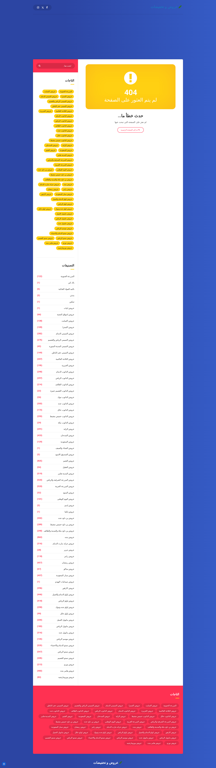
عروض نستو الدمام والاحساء (61, 233)
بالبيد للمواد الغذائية (66, 289)
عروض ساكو (69, 569)
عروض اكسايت (49, 91)
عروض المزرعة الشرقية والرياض (60, 160)
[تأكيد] (40, 65)
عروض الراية (67, 145)
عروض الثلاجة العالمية (64, 111)
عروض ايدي (69, 505)
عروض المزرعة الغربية (63, 165)
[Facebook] (47, 7)
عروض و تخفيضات (165, 7)
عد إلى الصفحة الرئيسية (129, 130)
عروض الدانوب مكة (66, 422)
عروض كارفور (46, 194)
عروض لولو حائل (44, 209)
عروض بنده (68, 184)
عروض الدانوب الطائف (63, 126)
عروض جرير (69, 550)
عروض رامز (67, 189)
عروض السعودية (66, 150)
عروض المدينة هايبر (65, 155)
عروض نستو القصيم (45, 238)
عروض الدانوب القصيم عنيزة (62, 390)
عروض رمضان (53, 189)
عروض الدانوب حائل (64, 135)
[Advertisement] (108, 33)
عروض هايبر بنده (52, 243)
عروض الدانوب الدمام (64, 116)
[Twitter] (43, 7)
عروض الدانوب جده (65, 130)
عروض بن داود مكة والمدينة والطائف (58, 179)
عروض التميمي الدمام (49, 96)
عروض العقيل (68, 467)
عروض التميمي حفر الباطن (62, 106)
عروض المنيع (68, 492)
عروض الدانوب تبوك (66, 397)
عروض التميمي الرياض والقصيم (60, 101)
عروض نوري (67, 243)
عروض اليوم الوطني (64, 169)
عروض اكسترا (67, 96)
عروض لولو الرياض (65, 204)
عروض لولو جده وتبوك (64, 209)
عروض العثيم (50, 150)
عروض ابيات (69, 308)
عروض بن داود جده (45, 169)
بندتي (72, 295)
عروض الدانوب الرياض (63, 121)
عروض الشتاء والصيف (65, 448)
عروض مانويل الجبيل (64, 213)
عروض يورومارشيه (65, 248)
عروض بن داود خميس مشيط (61, 174)
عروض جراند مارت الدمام (49, 184)
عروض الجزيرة (45, 111)
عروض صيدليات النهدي (64, 581)
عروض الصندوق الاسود (64, 454)
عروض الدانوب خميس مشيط (61, 140)
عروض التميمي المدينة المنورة (61, 346)
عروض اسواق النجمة (65, 314)
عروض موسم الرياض (64, 228)
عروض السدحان (52, 145)
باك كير (71, 282)
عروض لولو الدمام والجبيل (62, 199)
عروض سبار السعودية (64, 194)
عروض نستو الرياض (64, 238)
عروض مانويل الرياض (64, 218)
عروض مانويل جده (65, 223)
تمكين (71, 301)
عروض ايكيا (69, 511)
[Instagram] (38, 7)
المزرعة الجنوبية (66, 91)
